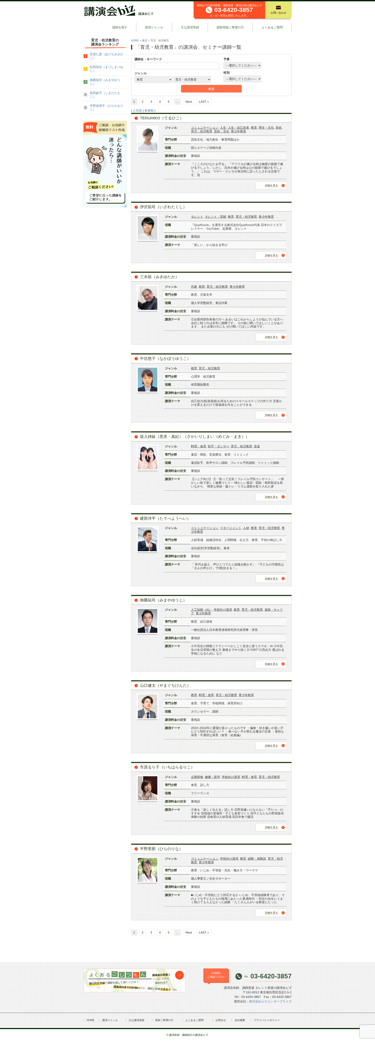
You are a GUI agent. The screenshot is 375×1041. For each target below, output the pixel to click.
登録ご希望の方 (164, 1020)
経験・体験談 (257, 858)
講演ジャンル (154, 27)
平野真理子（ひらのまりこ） (106, 107)
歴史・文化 (266, 127)
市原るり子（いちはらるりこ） (167, 767)
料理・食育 (198, 446)
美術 (279, 127)
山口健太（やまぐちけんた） (165, 685)
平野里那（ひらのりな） (161, 849)
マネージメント (230, 528)
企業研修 (197, 777)
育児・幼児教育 (201, 131)
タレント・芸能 (215, 216)
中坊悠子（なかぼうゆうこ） (165, 358)
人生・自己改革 (238, 127)
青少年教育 (238, 131)
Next (189, 101)
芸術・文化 (221, 131)
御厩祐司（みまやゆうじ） (163, 600)
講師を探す (119, 27)
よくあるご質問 (272, 27)
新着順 (149, 110)
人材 (246, 528)
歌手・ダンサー (218, 446)
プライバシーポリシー (267, 1020)
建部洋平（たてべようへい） (165, 518)
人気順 (137, 110)
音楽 (257, 446)
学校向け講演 (223, 609)
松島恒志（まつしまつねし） (106, 68)
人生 (223, 127)
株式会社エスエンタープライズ (270, 1001)
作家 (194, 286)
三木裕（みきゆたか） (159, 277)
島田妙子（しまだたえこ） (105, 94)
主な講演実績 (190, 27)
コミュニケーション (204, 127)
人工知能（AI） (201, 609)
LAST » (204, 101)
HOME (135, 40)
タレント (197, 216)
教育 (144, 40)
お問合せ (220, 1020)
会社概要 (240, 1020)
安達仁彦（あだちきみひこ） (106, 56)
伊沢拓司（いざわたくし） (163, 207)
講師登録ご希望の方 (230, 27)
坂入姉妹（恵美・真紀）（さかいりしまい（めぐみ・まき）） (194, 436)
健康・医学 (212, 777)
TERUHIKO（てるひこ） (162, 118)
